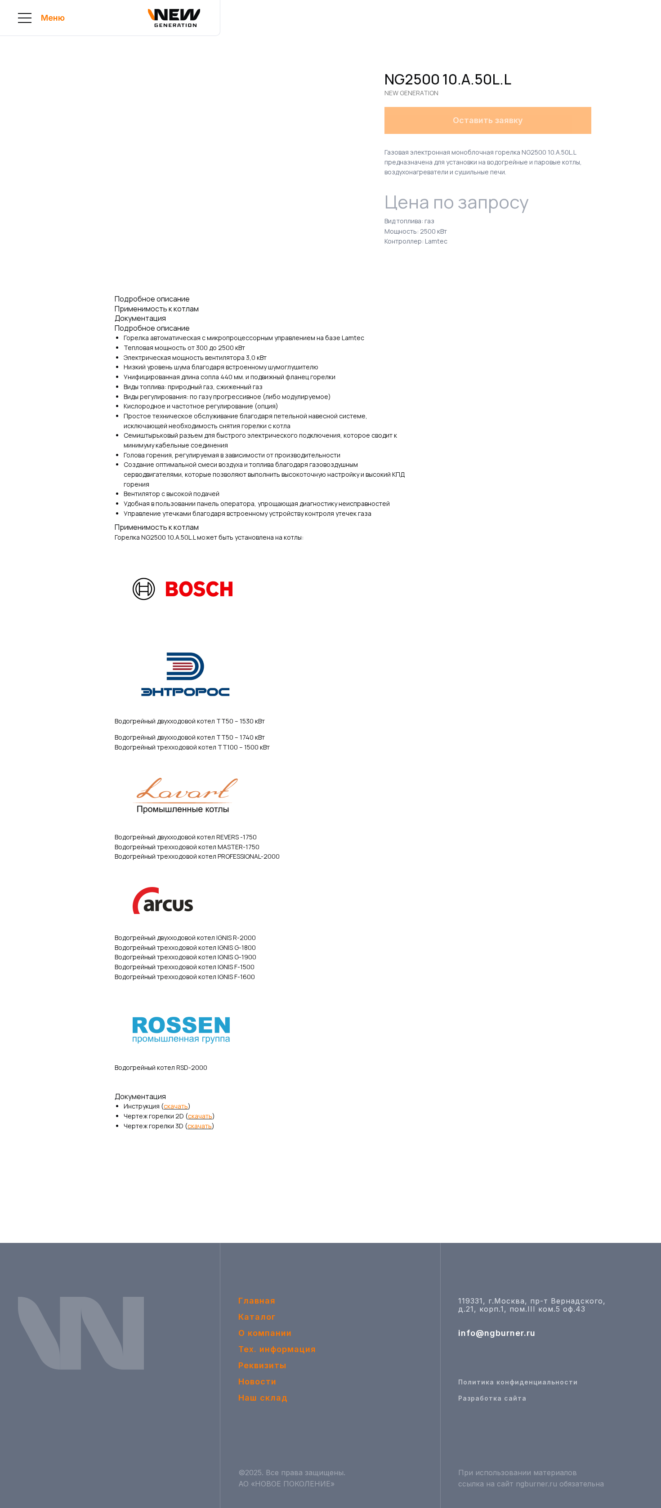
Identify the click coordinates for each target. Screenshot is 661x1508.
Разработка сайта (492, 1398)
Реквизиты (262, 1365)
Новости (257, 1381)
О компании (265, 1333)
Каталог (257, 1317)
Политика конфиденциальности (518, 1382)
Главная (257, 1300)
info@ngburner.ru (497, 1333)
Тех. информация (277, 1349)
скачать (176, 1106)
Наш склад (263, 1397)
